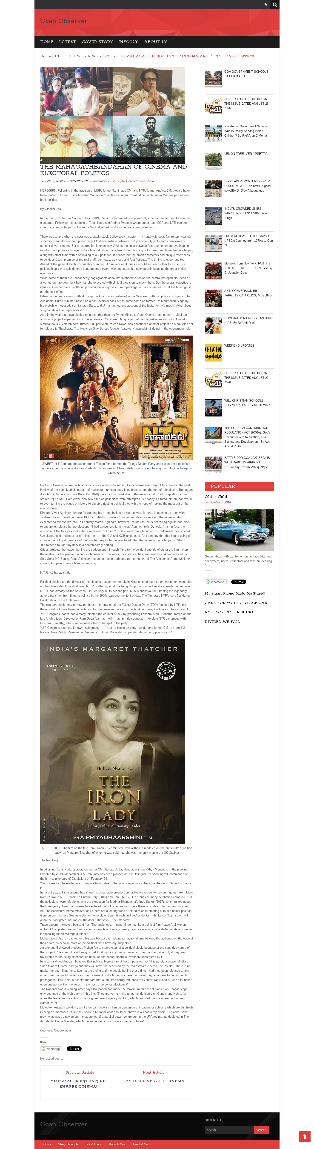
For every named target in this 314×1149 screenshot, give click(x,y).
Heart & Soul (141, 1144)
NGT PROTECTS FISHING (229, 612)
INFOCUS (128, 42)
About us (156, 42)
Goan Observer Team (140, 181)
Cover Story (97, 42)
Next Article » (155, 1072)
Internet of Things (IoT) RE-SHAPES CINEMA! (78, 1084)
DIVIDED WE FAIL (222, 621)
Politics (46, 1144)
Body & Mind (117, 1144)
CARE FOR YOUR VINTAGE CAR (236, 602)
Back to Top (305, 1136)
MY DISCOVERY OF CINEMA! (155, 1081)
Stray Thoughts (68, 1144)
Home (46, 42)
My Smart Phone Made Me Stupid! (235, 593)
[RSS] (266, 4)
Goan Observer (63, 21)
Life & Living (94, 1144)
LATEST (67, 42)
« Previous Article (78, 1072)
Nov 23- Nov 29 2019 (94, 56)
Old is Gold (216, 496)
